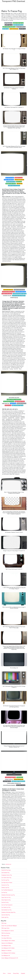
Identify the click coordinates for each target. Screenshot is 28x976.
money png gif (20, 777)
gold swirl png (5, 28)
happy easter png (5, 403)
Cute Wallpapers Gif (6, 955)
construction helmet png (21, 291)
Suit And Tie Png (5, 902)
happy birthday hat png (19, 401)
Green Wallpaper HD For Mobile (8, 940)
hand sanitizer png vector (14, 397)
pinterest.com (8, 864)
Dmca (4, 973)
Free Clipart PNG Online (7, 938)
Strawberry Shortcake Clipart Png (8, 912)
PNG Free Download (6, 933)
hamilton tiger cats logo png (14, 185)
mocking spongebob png (10, 777)
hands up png (13, 403)
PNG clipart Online (5, 935)
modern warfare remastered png (18, 781)
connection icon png (7, 295)
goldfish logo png (8, 25)
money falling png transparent (9, 785)
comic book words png (8, 289)
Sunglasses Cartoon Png (7, 875)
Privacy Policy (16, 973)
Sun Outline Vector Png (6, 877)
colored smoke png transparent (18, 295)
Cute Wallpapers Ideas (6, 945)
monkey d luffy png (9, 779)
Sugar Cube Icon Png (6, 897)
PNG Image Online (5, 928)
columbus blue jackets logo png (19, 293)
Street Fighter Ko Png (6, 900)
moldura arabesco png (18, 779)
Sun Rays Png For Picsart (7, 882)
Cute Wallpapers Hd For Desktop (8, 953)
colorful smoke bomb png (19, 289)
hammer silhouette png (9, 179)
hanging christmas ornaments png (14, 399)
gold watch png (22, 28)
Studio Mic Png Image (6, 870)
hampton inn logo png (19, 179)
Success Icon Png (5, 885)
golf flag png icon (8, 23)
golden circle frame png (18, 25)
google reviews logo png (18, 23)
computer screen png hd (7, 293)
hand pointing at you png (9, 401)
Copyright (23, 973)
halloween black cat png (11, 183)
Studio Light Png (5, 917)
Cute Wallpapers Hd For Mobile (8, 948)
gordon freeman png (14, 28)
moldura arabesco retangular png (14, 783)
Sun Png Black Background (7, 890)
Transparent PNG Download (13, 1)
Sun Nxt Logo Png (5, 880)
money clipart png (7, 781)
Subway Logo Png (5, 887)
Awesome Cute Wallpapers (7, 943)
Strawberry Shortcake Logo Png (8, 895)
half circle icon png (10, 177)
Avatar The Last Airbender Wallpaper (9, 925)
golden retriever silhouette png (9, 26)
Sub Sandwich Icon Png (6, 909)
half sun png (18, 181)
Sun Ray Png (4, 892)
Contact (9, 973)
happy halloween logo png (17, 405)
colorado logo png (14, 297)
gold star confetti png (20, 26)
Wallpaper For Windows (6, 950)
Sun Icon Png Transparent (7, 905)
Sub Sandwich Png (5, 872)
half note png (19, 183)
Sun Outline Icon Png (6, 907)
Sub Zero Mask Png (6, 914)
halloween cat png (18, 177)
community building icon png (8, 291)
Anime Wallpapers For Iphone (8, 930)
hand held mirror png (11, 181)
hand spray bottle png (21, 403)
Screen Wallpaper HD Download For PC (10, 958)
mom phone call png (20, 785)
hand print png (8, 405)
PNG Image (4, 923)
